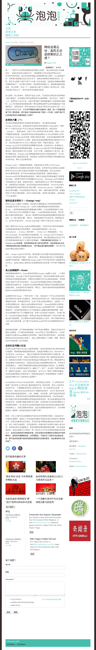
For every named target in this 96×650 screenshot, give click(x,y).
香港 (72, 395)
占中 (72, 381)
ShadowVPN (74, 191)
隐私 (87, 392)
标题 (7, 572)
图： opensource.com (15, 65)
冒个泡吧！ (10, 507)
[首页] (48, 14)
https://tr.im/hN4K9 (80, 163)
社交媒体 (80, 384)
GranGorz (73, 203)
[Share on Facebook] (14, 448)
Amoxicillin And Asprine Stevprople (45, 515)
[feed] (80, 83)
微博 (85, 382)
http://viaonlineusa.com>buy (44, 544)
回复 (31, 532)
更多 (88, 399)
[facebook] (86, 78)
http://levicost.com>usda (42, 523)
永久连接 (8, 521)
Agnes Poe (9, 42)
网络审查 (78, 390)
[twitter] (80, 78)
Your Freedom (75, 194)
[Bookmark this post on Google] (20, 448)
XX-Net (72, 200)
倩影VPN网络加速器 (77, 197)
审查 (81, 382)
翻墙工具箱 (12, 35)
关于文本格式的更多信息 (50, 599)
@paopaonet (81, 454)
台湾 (77, 382)
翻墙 (83, 392)
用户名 (8, 565)
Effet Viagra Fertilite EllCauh (43, 539)
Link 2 (80, 168)
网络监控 (76, 392)
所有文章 (11, 31)
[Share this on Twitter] (8, 448)
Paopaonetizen (75, 461)
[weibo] (73, 78)
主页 (8, 28)
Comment (10, 579)
